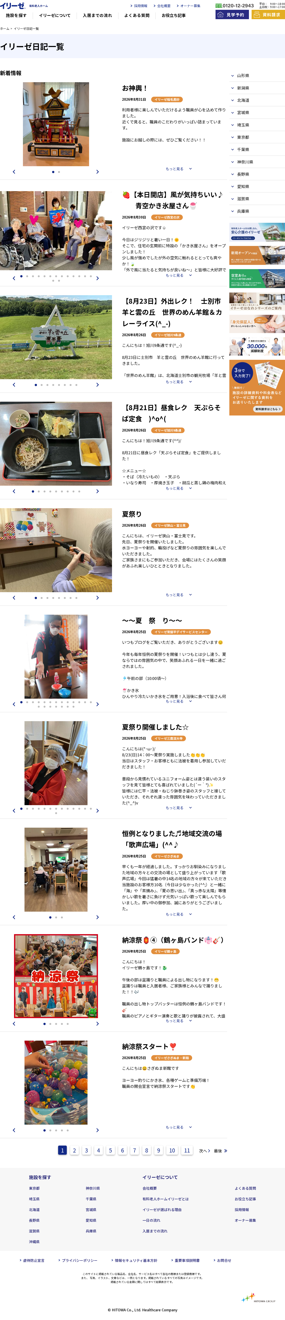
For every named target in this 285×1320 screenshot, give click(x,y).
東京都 (34, 1188)
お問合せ (224, 1260)
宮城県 (91, 1209)
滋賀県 (34, 1231)
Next (98, 172)
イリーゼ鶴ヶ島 (165, 951)
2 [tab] (59, 172)
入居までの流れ (97, 15)
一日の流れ (151, 1220)
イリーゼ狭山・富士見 (170, 525)
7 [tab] (56, 276)
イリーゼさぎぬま (167, 856)
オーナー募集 (190, 5)
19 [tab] (67, 707)
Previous (13, 172)
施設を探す (16, 15)
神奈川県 (93, 1188)
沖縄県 (34, 1241)
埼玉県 (34, 1198)
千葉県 (91, 1198)
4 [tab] (39, 276)
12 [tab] (85, 276)
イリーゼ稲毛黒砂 (167, 99)
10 (172, 1150)
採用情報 (140, 5)
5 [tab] (44, 276)
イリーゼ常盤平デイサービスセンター (181, 632)
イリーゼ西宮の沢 (167, 217)
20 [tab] (73, 707)
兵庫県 (91, 1231)
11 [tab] (79, 276)
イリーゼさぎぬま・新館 (172, 1058)
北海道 (34, 1209)
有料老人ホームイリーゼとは (165, 1198)
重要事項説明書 (187, 1260)
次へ (203, 1151)
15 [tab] (59, 281)
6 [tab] (50, 276)
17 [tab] (56, 707)
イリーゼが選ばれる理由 (162, 1209)
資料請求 (271, 14)
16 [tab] (50, 707)
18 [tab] (62, 707)
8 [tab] (62, 276)
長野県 (34, 1220)
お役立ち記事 (174, 15)
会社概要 (164, 5)
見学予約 (235, 14)
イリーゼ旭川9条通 (168, 335)
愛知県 (91, 1220)
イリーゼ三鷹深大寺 (169, 738)
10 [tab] (73, 276)
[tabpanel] (56, 124)
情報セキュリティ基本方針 (136, 1260)
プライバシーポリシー (80, 1260)
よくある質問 (136, 15)
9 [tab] (67, 276)
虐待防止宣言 (34, 1260)
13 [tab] (91, 276)
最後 (218, 1151)
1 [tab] (53, 172)
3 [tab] (33, 276)
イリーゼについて (55, 15)
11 (187, 1150)
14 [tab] (53, 281)
